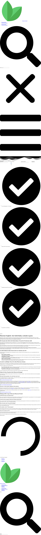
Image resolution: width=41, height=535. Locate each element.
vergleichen (33, 161)
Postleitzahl (1, 161)
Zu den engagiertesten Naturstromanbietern (6, 384)
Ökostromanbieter (4, 22)
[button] (20, 46)
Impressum (3, 458)
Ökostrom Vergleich (2, 483)
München (23, 388)
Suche (1, 67)
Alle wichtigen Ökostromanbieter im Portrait (6, 379)
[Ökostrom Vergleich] (10, 482)
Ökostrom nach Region (4, 485)
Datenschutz (3, 459)
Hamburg (12, 388)
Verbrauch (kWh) (23, 161)
